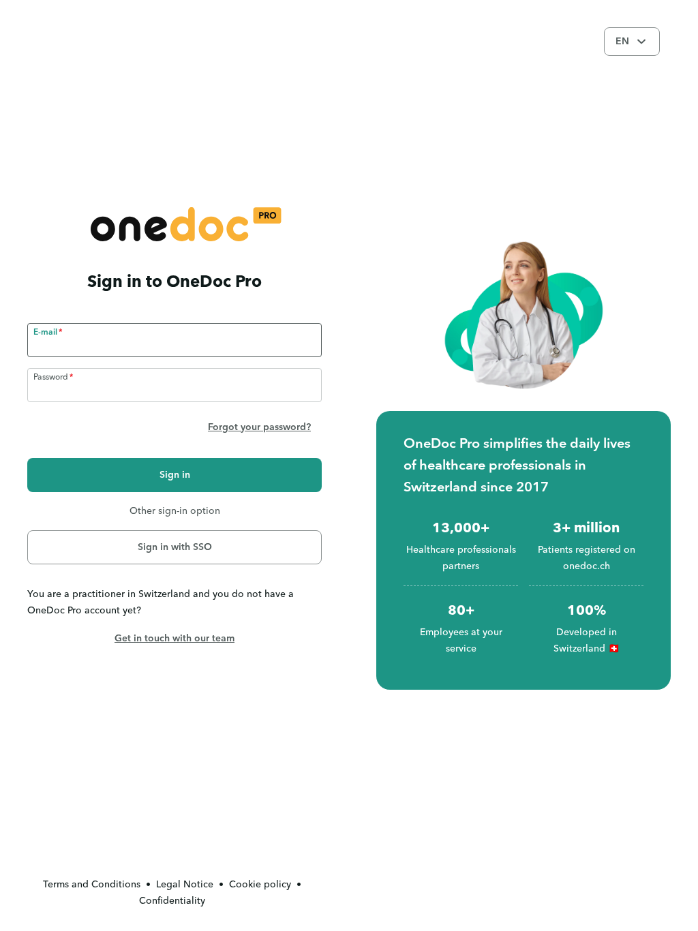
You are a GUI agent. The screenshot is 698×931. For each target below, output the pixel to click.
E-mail (45, 332)
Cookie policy (260, 884)
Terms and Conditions (91, 884)
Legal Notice (184, 884)
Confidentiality (172, 901)
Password (50, 377)
